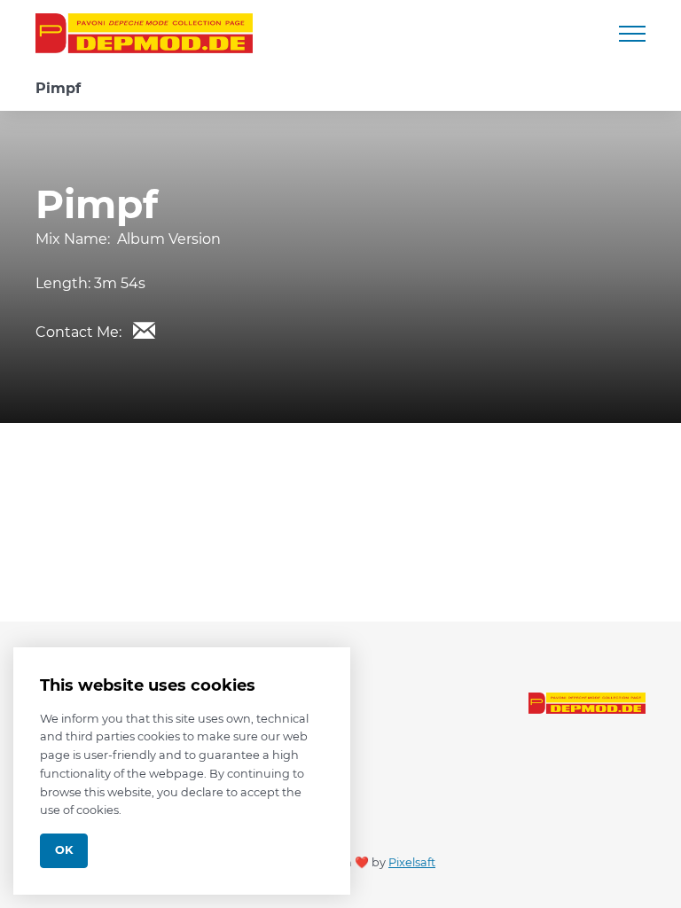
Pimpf (58, 88)
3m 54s (119, 283)
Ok (64, 850)
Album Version (169, 239)
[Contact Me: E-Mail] (143, 330)
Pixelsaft (411, 862)
